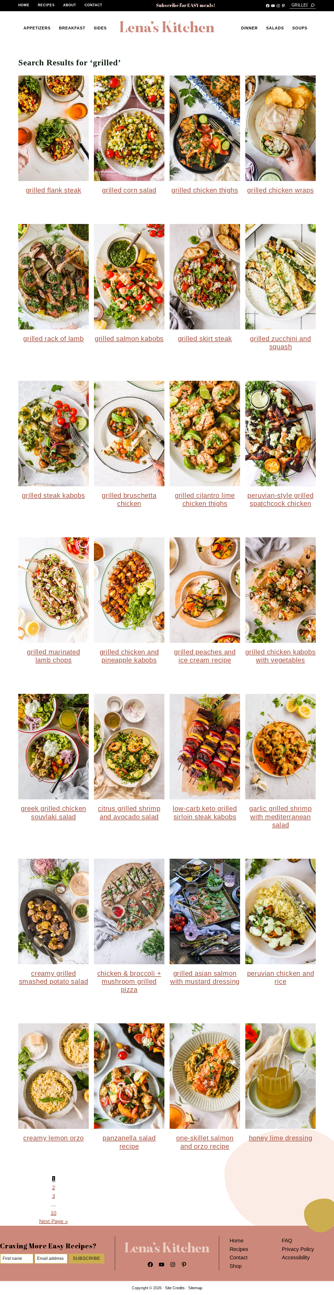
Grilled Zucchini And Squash (280, 343)
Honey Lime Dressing (280, 1138)
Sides (100, 28)
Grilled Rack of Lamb (53, 339)
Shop (236, 1266)
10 (53, 1213)
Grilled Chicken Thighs (204, 190)
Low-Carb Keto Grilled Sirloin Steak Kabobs (205, 812)
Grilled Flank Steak (53, 190)
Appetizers (37, 28)
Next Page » (53, 1221)
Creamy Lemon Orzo (53, 1138)
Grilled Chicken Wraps (280, 190)
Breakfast (72, 28)
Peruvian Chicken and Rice (280, 977)
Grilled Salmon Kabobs (129, 339)
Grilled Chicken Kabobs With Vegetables (280, 656)
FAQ (287, 1240)
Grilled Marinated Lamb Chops (53, 656)
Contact (93, 5)
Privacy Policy (298, 1249)
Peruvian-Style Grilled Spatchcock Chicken (280, 499)
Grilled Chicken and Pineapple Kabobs (129, 656)
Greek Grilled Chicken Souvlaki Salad (53, 812)
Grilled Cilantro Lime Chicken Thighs (205, 499)
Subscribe (86, 1258)
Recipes (46, 5)
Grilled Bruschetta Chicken (129, 499)
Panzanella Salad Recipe (129, 1142)
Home (23, 5)
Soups (299, 28)
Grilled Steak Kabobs (53, 495)
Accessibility (296, 1257)
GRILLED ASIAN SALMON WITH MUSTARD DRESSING (205, 977)
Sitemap (195, 1288)
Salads (275, 28)
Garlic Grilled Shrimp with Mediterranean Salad (280, 817)
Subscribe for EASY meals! (185, 5)
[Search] (312, 5)
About (69, 5)
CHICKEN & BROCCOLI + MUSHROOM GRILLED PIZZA (129, 981)
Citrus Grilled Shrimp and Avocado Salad (129, 812)
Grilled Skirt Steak (205, 339)
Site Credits (175, 1288)
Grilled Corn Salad (129, 190)
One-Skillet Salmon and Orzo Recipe (205, 1142)
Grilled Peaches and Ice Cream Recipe (205, 656)
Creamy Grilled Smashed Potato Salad (53, 977)
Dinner (249, 28)
